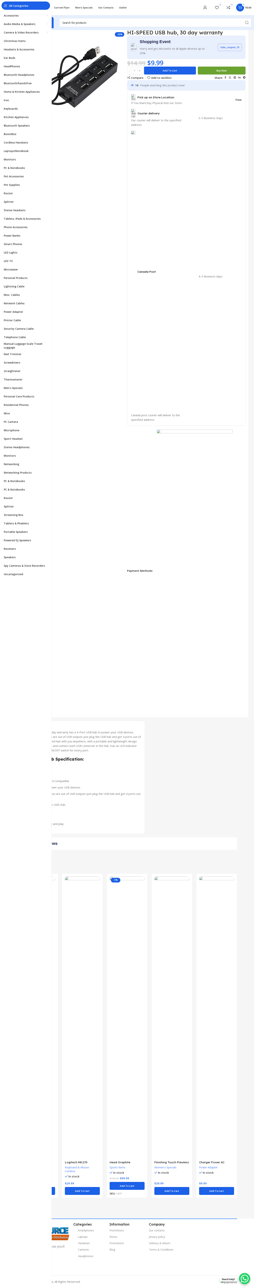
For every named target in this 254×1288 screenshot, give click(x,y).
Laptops (83, 1237)
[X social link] (229, 77)
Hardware (84, 1243)
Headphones (85, 1256)
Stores (113, 1237)
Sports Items (117, 1167)
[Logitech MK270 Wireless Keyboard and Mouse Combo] (82, 1017)
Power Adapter (208, 1167)
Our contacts (157, 1230)
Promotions (116, 1230)
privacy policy (157, 1237)
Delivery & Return (159, 1243)
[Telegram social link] (244, 77)
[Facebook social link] (225, 77)
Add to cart (170, 70)
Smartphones (86, 1230)
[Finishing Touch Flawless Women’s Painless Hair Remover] (171, 1017)
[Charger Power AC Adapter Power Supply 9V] (216, 1017)
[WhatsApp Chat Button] (244, 1278)
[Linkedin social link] (239, 77)
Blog (112, 1249)
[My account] (205, 7)
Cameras (83, 1249)
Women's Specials (165, 1167)
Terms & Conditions (161, 1249)
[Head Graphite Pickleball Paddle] (127, 1017)
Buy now (221, 70)
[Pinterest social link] (234, 77)
